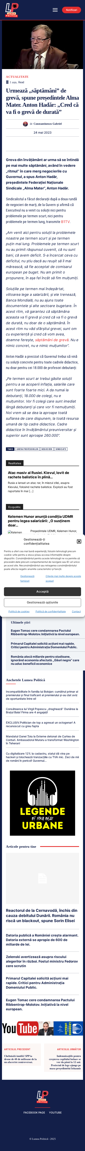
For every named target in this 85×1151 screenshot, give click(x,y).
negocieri (47, 449)
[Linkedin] (38, 144)
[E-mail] (56, 144)
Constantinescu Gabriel (48, 123)
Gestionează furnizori (27, 578)
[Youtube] (71, 1145)
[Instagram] (23, 1145)
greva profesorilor (27, 449)
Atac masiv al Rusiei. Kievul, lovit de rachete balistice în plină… (38, 475)
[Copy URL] (74, 144)
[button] (79, 541)
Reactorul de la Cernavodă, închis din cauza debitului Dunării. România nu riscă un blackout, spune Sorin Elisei (41, 915)
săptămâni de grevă (52, 340)
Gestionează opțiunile (42, 602)
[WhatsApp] (29, 144)
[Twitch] (42, 1145)
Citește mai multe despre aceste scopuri (63, 578)
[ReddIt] (47, 144)
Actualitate (17, 76)
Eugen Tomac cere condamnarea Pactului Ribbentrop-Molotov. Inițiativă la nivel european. (45, 632)
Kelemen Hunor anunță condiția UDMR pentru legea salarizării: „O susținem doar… (40, 520)
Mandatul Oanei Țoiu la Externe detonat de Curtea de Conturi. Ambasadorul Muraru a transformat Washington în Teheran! (42, 740)
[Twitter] (10, 144)
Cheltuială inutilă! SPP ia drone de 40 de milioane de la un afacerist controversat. (20, 1059)
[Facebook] (14, 1145)
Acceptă (42, 591)
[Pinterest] (20, 144)
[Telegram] (65, 144)
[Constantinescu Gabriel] (26, 124)
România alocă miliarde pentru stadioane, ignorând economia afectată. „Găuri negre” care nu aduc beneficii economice (45, 660)
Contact (76, 611)
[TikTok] (33, 1145)
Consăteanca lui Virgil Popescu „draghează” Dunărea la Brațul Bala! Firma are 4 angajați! (42, 710)
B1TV (65, 222)
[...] (31, 491)
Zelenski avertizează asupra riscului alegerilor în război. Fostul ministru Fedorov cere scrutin (42, 961)
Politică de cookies (18, 611)
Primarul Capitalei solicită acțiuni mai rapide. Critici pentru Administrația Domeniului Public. (44, 645)
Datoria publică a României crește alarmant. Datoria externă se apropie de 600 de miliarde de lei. (42, 939)
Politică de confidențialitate (51, 611)
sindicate (61, 449)
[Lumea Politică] (42, 1096)
